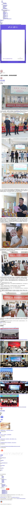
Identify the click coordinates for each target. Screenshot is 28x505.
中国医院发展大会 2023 (4, 490)
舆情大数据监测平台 (4, 479)
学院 (2, 9)
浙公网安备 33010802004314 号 (15, 497)
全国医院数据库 (5, 3)
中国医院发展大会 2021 (4, 491)
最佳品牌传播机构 (5, 8)
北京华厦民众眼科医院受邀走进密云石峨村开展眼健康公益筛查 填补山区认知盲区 (10, 446)
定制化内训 (3, 482)
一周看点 (1, 419)
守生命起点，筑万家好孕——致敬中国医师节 (5, 434)
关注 (2, 1)
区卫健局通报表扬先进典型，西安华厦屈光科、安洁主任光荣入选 (8, 442)
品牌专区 (3, 486)
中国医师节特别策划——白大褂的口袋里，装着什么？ (6, 430)
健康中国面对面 (3, 484)
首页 (0, 322)
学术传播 (3, 481)
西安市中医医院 (17, 111)
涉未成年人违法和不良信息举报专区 (21, 498)
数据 (2, 2)
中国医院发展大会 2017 (4, 493)
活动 (2, 4)
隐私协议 (3, 477)
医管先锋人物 (4, 6)
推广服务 (3, 480)
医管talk (4, 7)
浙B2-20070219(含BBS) (3, 497)
